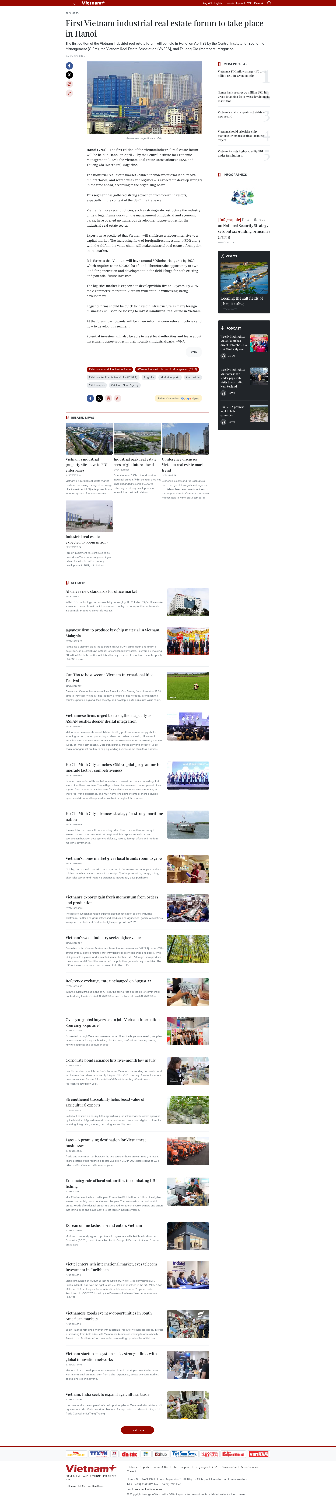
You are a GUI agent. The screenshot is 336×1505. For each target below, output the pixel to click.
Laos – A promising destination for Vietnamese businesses (106, 1142)
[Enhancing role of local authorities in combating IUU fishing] (188, 1192)
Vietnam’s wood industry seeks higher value (103, 937)
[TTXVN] (98, 1454)
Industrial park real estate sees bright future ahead (135, 461)
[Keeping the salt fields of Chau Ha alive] (244, 278)
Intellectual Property (138, 1467)
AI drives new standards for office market (101, 591)
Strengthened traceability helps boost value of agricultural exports (105, 1102)
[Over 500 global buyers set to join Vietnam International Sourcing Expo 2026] (188, 1031)
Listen (231, 355)
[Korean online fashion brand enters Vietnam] (188, 1236)
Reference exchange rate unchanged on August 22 (108, 980)
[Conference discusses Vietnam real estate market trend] (185, 439)
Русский (258, 3)
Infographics (235, 174)
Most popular (235, 64)
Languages (201, 1467)
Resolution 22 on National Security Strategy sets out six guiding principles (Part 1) (244, 228)
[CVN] (210, 1454)
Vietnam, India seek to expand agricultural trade (107, 1394)
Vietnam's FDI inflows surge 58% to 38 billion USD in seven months (242, 73)
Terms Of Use (160, 1467)
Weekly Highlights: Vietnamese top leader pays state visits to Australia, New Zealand (232, 378)
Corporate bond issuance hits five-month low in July (111, 1060)
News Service (229, 1467)
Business (72, 13)
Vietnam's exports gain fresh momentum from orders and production (112, 899)
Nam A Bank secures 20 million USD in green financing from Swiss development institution (244, 97)
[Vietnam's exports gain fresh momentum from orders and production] (188, 908)
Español (240, 3)
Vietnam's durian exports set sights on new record (242, 114)
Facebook (69, 66)
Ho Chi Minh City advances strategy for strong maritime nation (114, 816)
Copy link (69, 93)
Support (185, 1467)
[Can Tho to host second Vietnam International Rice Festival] (188, 686)
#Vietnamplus (96, 385)
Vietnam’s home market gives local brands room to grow (114, 858)
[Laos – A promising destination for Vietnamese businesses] (188, 1151)
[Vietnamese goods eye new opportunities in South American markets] (188, 1324)
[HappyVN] (76, 1454)
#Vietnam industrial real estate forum (110, 369)
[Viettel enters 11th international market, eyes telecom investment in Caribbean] (188, 1275)
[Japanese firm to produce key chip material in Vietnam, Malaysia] (188, 641)
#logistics (149, 377)
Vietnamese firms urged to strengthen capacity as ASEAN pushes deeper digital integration (108, 718)
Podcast (233, 328)
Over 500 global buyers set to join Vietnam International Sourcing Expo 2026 (114, 1022)
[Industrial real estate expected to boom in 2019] (89, 516)
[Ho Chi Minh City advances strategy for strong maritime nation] (188, 825)
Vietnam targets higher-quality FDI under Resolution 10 (240, 153)
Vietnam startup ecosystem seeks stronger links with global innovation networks (111, 1356)
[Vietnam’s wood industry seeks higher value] (188, 949)
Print (69, 84)
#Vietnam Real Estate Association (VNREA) (113, 377)
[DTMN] (233, 1454)
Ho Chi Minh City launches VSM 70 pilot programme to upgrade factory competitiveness (113, 767)
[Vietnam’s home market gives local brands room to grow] (188, 869)
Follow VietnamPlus (169, 398)
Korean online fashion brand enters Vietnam (104, 1225)
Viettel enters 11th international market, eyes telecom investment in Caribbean (111, 1266)
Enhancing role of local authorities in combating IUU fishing (111, 1183)
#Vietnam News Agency (124, 385)
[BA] (258, 1454)
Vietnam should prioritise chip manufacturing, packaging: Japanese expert (241, 136)
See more (78, 583)
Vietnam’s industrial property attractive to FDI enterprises (86, 464)
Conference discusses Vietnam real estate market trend (184, 464)
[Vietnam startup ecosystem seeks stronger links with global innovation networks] (188, 1365)
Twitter (69, 75)
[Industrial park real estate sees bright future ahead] (137, 439)
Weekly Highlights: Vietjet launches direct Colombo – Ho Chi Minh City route (233, 343)
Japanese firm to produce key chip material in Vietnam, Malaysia (113, 632)
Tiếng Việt (206, 3)
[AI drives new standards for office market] (188, 602)
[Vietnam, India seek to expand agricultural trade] (188, 1405)
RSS (175, 1467)
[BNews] (146, 1454)
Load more (137, 1430)
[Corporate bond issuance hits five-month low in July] (188, 1071)
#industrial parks (170, 377)
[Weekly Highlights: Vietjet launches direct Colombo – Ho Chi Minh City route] (259, 343)
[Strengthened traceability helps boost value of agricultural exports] (188, 1110)
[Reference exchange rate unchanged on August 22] (188, 992)
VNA (214, 1467)
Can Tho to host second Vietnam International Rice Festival (109, 677)
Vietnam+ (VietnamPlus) (93, 3)
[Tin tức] (129, 1454)
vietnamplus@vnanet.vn (148, 1489)
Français (229, 3)
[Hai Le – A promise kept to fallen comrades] (259, 413)
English (218, 3)
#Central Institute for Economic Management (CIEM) (167, 369)
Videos (231, 256)
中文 (249, 3)
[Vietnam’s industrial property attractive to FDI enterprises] (89, 439)
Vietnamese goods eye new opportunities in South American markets (109, 1315)
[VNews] (114, 1454)
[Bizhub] (161, 1454)
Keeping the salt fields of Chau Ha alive (241, 300)
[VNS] (184, 1454)
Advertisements (249, 1467)
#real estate (193, 377)
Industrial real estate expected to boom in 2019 (87, 539)
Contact (131, 1471)
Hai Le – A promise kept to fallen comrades (232, 411)
